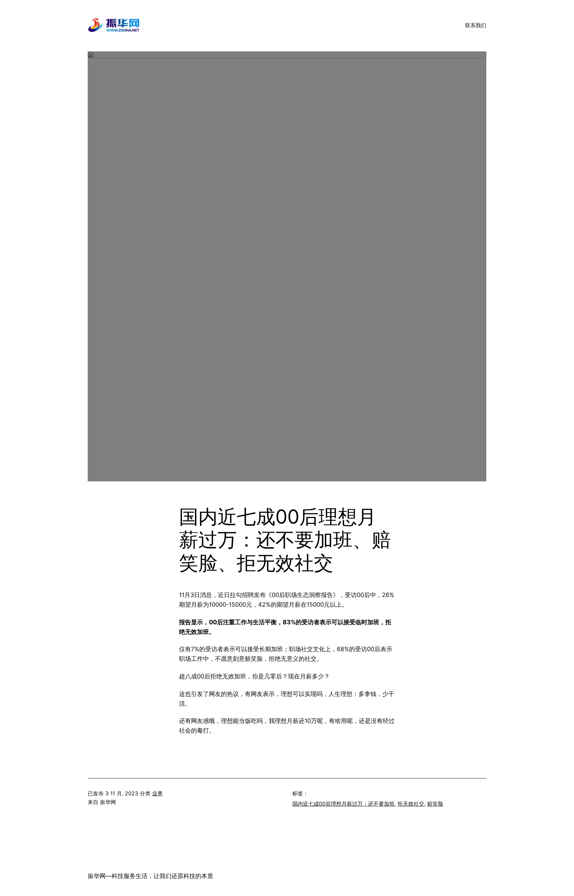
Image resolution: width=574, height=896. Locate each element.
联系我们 (475, 25)
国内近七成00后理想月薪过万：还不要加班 (343, 803)
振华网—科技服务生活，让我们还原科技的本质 (150, 875)
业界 (157, 793)
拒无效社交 (411, 803)
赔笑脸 (435, 803)
